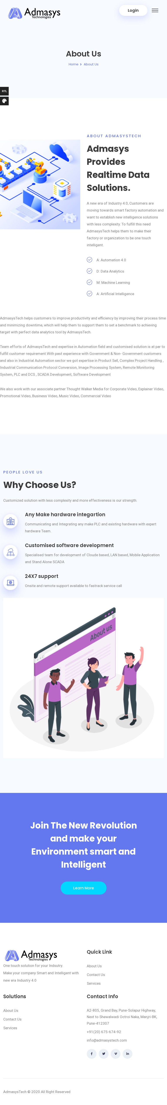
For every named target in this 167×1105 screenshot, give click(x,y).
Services (94, 983)
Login (133, 10)
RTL (4, 91)
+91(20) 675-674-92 (104, 1032)
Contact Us (96, 975)
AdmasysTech (15, 1092)
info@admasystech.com (107, 1040)
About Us (94, 966)
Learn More (83, 888)
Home (73, 64)
